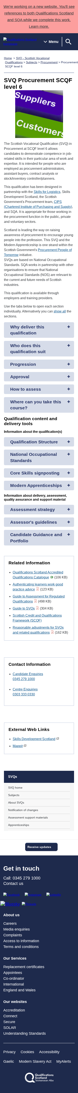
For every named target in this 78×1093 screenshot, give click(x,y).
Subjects (31, 62)
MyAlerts (63, 1061)
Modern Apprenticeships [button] (36, 485)
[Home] (20, 41)
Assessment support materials (28, 817)
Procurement (49, 62)
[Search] (68, 41)
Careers (10, 923)
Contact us (13, 883)
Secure (9, 1022)
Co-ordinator (13, 978)
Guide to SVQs (24, 608)
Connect (10, 1016)
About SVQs (16, 802)
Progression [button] (23, 364)
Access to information (21, 941)
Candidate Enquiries (28, 674)
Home (8, 58)
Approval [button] (19, 376)
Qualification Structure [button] (34, 441)
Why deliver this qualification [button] (27, 329)
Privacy (9, 1052)
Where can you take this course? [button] (35, 404)
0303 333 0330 (24, 694)
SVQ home (15, 787)
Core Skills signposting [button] (34, 473)
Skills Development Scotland (34, 739)
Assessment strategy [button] (32, 509)
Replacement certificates (23, 967)
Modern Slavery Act (35, 1061)
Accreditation (14, 1010)
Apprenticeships (18, 825)
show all (60, 311)
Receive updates (39, 847)
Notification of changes (23, 810)
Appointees (12, 973)
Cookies (27, 1052)
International (13, 984)
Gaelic (8, 1061)
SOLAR (9, 1028)
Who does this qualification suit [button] (28, 348)
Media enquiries (16, 929)
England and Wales (19, 990)
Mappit (18, 746)
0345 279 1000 (24, 679)
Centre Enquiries (25, 689)
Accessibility (49, 1052)
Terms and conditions (21, 947)
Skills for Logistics (47, 192)
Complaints (12, 935)
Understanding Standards (24, 1033)
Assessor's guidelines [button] (33, 522)
